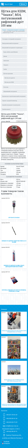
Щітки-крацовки (8, 73)
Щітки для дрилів (10, 78)
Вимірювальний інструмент (10, 43)
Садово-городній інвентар (9, 100)
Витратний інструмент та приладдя (15, 29)
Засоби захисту (6, 109)
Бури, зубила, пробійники (10, 52)
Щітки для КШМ (9, 82)
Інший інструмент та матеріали (11, 105)
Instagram (6, 443)
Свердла (5, 65)
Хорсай (4, 29)
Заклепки (6, 60)
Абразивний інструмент (10, 91)
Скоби (5, 69)
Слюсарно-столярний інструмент (11, 39)
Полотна (5, 87)
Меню (23, 4)
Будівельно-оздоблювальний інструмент (14, 96)
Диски (5, 56)
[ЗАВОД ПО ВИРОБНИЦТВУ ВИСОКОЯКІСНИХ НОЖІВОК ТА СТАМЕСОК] (14, 347)
